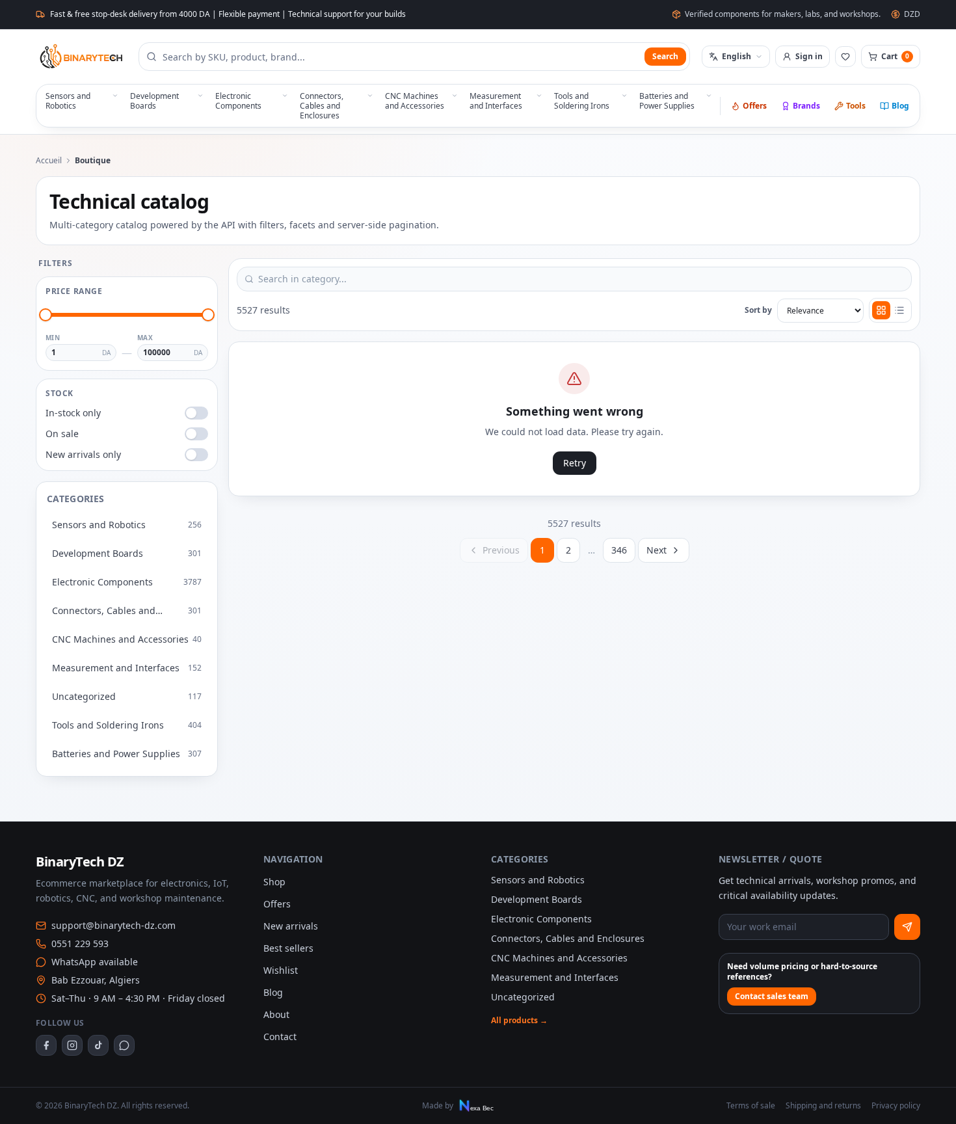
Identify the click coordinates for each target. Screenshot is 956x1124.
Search (665, 56)
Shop (274, 882)
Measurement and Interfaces (554, 977)
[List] (899, 310)
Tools (856, 105)
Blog (900, 105)
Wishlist (280, 970)
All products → (519, 1020)
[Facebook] (46, 1045)
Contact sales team (771, 996)
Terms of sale (750, 1106)
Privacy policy (895, 1106)
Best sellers (288, 948)
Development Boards (536, 899)
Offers (755, 105)
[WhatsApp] (124, 1045)
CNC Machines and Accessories (559, 958)
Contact (280, 1036)
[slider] (45, 314)
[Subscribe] (907, 927)
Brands (806, 105)
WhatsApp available (94, 962)
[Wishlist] (845, 56)
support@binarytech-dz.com (113, 925)
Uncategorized (523, 997)
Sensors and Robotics (538, 880)
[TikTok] (98, 1045)
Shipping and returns (823, 1106)
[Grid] (881, 310)
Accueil (49, 160)
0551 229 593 (80, 943)
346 (619, 550)
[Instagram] (72, 1045)
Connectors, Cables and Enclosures (567, 938)
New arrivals (290, 926)
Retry (574, 463)
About (276, 1014)
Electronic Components (541, 919)
